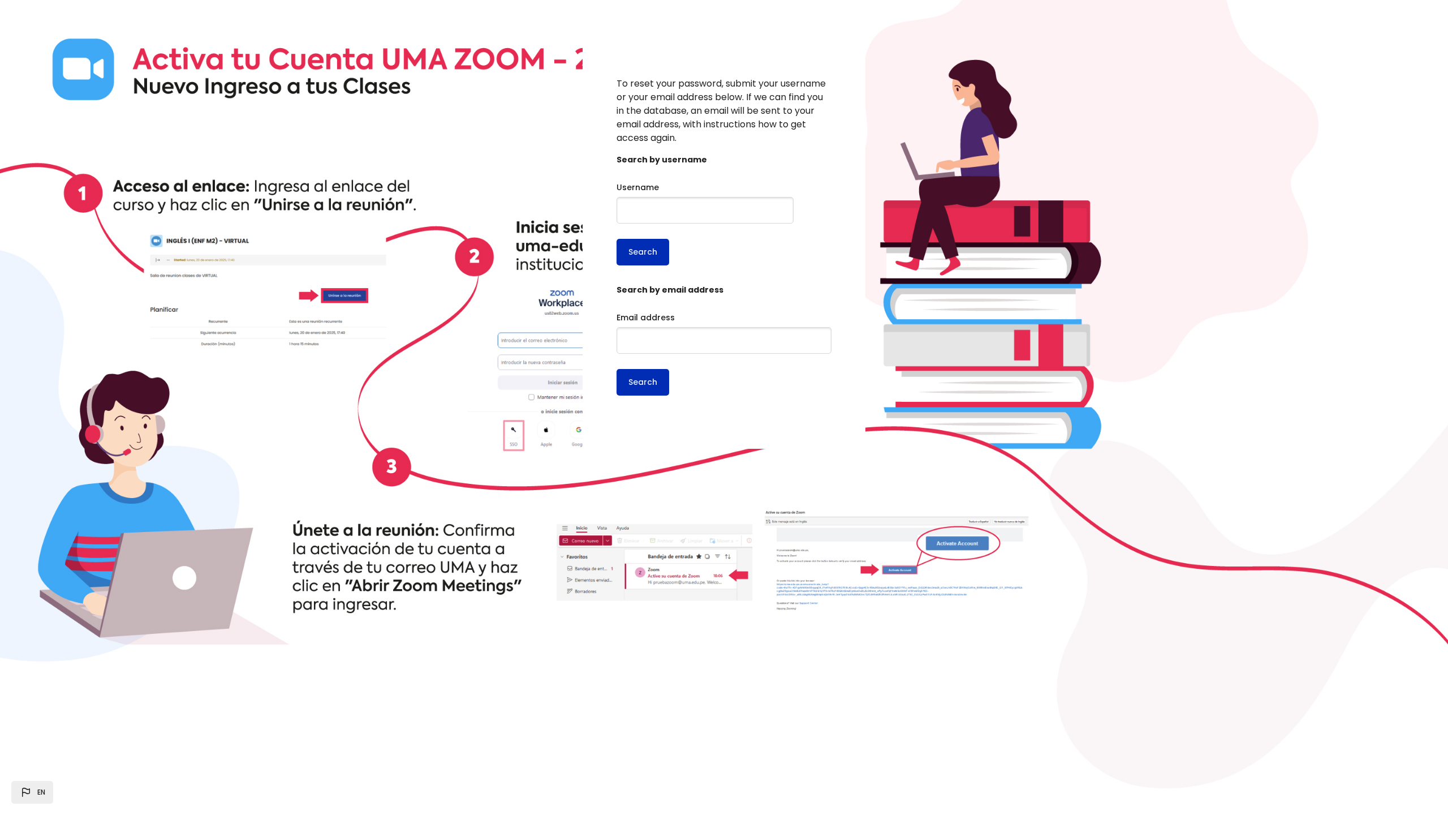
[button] (32, 792)
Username (638, 187)
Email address (646, 317)
